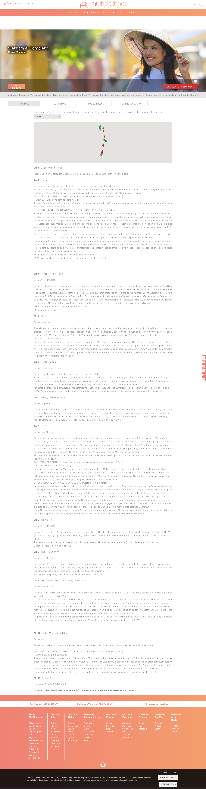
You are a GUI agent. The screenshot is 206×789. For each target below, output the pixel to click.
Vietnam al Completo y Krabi (73, 95)
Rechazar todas (168, 777)
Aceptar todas (168, 784)
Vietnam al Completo (18, 95)
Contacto (132, 12)
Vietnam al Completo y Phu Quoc (170, 95)
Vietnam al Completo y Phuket (137, 95)
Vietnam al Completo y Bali (43, 95)
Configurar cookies (168, 772)
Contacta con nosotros (157, 704)
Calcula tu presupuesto (180, 86)
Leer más (133, 780)
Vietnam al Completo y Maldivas (104, 95)
